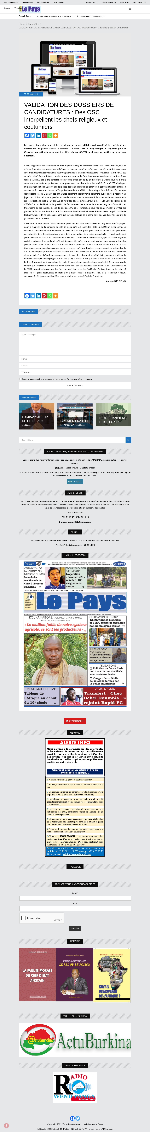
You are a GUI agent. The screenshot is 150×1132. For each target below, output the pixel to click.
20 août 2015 (32, 94)
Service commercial (109, 2)
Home (22, 23)
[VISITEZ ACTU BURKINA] (75, 1040)
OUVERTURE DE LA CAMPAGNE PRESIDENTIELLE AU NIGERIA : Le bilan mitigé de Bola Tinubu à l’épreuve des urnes (81, 16)
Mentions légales (43, 2)
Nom (75, 903)
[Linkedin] (38, 135)
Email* (75, 893)
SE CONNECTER (139, 2)
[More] (55, 135)
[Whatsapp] (49, 135)
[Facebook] (27, 135)
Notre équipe (28, 2)
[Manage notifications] (6, 1125)
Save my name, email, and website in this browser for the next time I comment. (57, 379)
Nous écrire (124, 2)
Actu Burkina (59, 2)
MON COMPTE (92, 2)
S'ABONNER (77, 721)
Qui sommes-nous (11, 2)
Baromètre (33, 23)
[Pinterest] (44, 135)
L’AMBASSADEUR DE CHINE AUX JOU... (35, 420)
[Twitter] (32, 135)
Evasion (7, 8)
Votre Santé (19, 8)
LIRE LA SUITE (75, 481)
